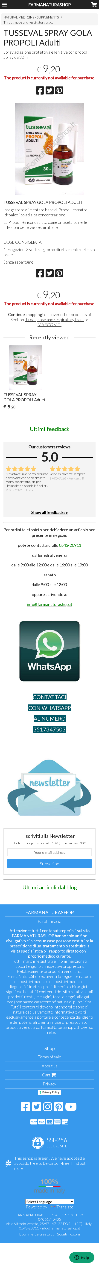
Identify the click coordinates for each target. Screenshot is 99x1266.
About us (49, 1065)
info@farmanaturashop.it (60, 1228)
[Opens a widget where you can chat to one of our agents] (81, 1258)
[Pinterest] (58, 1109)
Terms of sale (49, 1056)
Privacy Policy (50, 1092)
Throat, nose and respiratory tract (28, 22)
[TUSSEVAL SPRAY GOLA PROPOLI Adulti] (49, 149)
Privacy (49, 1083)
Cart (46, 1074)
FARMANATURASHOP (49, 4)
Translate (64, 1206)
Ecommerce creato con (49, 1234)
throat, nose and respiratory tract (54, 319)
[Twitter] (36, 1109)
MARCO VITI (49, 324)
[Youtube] (71, 1109)
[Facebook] (25, 1109)
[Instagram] (47, 1109)
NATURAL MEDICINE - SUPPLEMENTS (31, 17)
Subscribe (49, 863)
